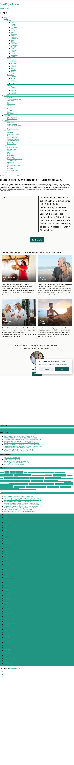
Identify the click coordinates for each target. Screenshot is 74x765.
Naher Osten (10, 75)
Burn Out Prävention (13, 134)
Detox (9, 167)
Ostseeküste (42, 472)
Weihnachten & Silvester (14, 99)
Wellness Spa (19, 487)
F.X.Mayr (10, 168)
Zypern (13, 30)
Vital (8, 109)
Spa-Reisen (35, 475)
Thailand (13, 60)
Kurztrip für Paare (12, 117)
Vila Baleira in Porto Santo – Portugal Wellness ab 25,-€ (20, 447)
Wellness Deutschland (67, 478)
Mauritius (13, 70)
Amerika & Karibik (12, 82)
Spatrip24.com (59, 475)
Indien (12, 71)
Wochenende (11, 104)
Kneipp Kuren (11, 157)
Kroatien (13, 35)
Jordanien (13, 78)
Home (5, 17)
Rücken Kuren (11, 149)
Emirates (13, 76)
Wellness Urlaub (65, 487)
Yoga (8, 127)
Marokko (13, 90)
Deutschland (14, 22)
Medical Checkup (12, 136)
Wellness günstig (8, 481)
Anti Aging (10, 100)
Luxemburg (14, 55)
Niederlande (14, 38)
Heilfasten (10, 154)
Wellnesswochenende (24, 489)
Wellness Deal (37, 478)
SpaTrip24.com (15, 668)
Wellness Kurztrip (4, 484)
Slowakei (13, 50)
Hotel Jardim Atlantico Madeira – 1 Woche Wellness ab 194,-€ (21, 443)
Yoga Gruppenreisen (13, 129)
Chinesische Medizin (13, 139)
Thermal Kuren (11, 160)
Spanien (13, 40)
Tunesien (13, 89)
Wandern (9, 107)
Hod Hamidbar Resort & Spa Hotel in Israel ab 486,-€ (19, 436)
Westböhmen (33, 489)
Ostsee (36, 472)
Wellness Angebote (21, 478)
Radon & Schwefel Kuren (14, 159)
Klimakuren (10, 162)
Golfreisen (10, 105)
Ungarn (13, 51)
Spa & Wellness (24, 475)
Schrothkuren (11, 155)
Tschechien (14, 25)
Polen (12, 48)
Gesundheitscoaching (13, 140)
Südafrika (13, 92)
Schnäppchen (6, 475)
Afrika (9, 85)
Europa (9, 20)
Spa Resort (48, 475)
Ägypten (13, 87)
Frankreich (14, 43)
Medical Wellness (12, 137)
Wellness (6, 95)
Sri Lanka (13, 63)
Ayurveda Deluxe (12, 124)
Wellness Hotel (37, 481)
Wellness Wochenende (9, 489)
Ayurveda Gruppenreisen (14, 125)
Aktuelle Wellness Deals (13, 493)
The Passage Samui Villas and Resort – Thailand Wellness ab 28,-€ (23, 446)
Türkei (13, 24)
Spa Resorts (10, 113)
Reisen (60, 472)
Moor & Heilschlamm (13, 165)
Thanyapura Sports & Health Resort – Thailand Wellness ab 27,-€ (22, 439)
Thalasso (9, 163)
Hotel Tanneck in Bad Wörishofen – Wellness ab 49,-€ (19, 441)
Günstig (19, 472)
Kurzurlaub (7, 115)
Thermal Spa (11, 110)
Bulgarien (13, 53)
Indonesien (14, 62)
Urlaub (1, 478)
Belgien (13, 42)
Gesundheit (7, 131)
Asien (9, 58)
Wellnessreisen (48, 484)
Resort (63, 472)
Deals (5, 172)
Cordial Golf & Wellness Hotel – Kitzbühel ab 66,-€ (18, 449)
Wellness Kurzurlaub (18, 484)
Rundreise (10, 112)
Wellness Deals (53, 478)
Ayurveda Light (11, 122)
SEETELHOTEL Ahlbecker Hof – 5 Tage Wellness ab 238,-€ (21, 438)
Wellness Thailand (32, 487)
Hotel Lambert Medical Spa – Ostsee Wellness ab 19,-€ (19, 451)
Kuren (5, 145)
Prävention (10, 142)
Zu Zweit (10, 97)
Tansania (13, 93)
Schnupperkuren (12, 147)
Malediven (14, 68)
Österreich (14, 27)
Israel (12, 80)
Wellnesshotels (51, 481)
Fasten (9, 152)
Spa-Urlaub (42, 475)
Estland (13, 56)
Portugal (13, 47)
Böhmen (2, 472)
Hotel (25, 472)
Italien (12, 32)
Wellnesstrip (42, 487)
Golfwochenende (12, 119)
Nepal (12, 73)
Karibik (13, 83)
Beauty (9, 102)
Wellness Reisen (36, 484)
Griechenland (14, 45)
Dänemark (14, 34)
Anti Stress (10, 132)
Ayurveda (6, 120)
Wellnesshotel (23, 481)
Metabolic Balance (12, 170)
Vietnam (13, 65)
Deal (7, 472)
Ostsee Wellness (49, 472)
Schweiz (13, 29)
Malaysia (13, 66)
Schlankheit (10, 151)
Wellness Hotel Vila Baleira (64, 481)
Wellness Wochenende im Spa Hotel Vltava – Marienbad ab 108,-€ (23, 444)
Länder (6, 19)
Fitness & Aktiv (11, 144)
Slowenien (14, 37)
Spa (16, 475)
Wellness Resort (59, 484)
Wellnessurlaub (53, 487)
